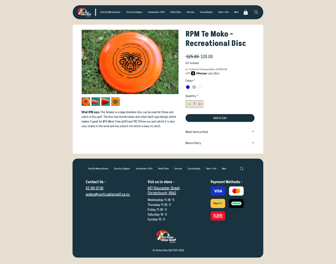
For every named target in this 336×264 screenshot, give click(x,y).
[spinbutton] (194, 104)
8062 (172, 193)
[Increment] (200, 104)
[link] (245, 12)
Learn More (213, 73)
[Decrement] (189, 104)
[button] (134, 12)
